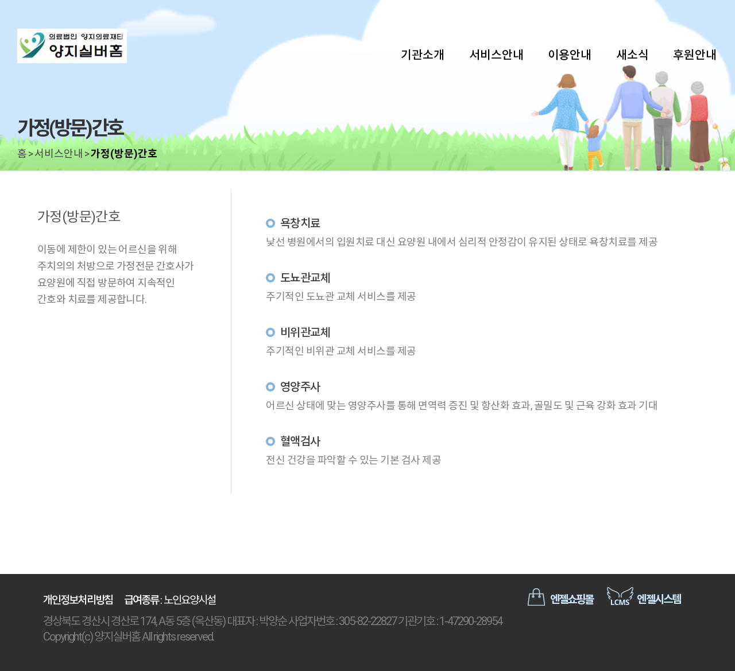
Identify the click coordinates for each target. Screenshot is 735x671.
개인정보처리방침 (78, 600)
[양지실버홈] (97, 46)
